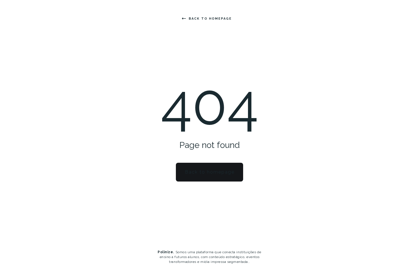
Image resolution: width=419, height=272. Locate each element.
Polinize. (166, 252)
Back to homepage (210, 18)
